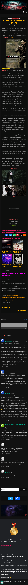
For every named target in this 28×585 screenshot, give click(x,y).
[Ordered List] (8, 328)
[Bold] (2, 328)
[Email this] (21, 235)
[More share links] (24, 235)
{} (15, 327)
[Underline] (5, 328)
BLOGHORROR (5, 269)
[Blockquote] (11, 328)
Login (26, 319)
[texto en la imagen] (14, 177)
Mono (17, 25)
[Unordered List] (9, 328)
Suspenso (10, 18)
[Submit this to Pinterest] (17, 235)
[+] (17, 327)
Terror (14, 18)
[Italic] (3, 328)
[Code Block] (13, 328)
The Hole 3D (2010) (6, 306)
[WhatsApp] (14, 235)
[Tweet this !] (10, 235)
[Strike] (6, 328)
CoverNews (20, 581)
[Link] (14, 328)
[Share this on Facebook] (6, 235)
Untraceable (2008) (21, 309)
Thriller (18, 18)
